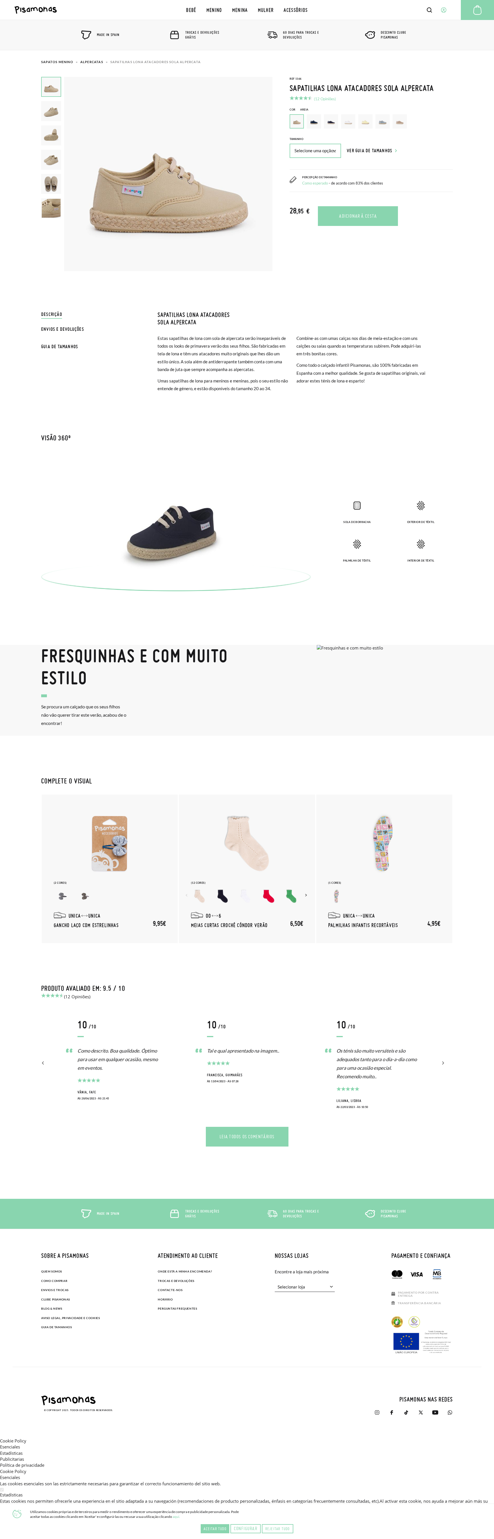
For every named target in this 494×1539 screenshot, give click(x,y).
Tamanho (296, 139)
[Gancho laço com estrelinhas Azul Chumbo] (62, 896)
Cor (299, 109)
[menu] (247, 10)
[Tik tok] (406, 1412)
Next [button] (306, 895)
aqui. (176, 1516)
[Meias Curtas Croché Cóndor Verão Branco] (245, 896)
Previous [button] (187, 895)
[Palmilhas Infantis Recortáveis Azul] (336, 896)
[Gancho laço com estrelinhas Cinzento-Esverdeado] (85, 896)
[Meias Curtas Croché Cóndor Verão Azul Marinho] (222, 896)
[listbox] (371, 122)
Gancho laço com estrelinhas (86, 925)
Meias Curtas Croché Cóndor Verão (229, 925)
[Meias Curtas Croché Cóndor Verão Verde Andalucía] (291, 896)
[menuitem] (191, 10)
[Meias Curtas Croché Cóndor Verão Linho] (199, 896)
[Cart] (477, 10)
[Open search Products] (429, 10)
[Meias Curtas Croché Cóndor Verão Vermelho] (268, 896)
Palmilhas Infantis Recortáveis (363, 925)
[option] (314, 121)
